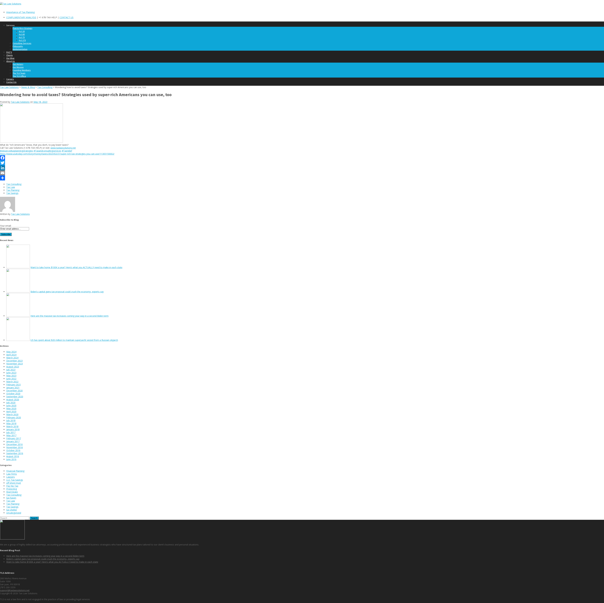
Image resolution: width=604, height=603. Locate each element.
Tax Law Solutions (20, 101)
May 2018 (11, 423)
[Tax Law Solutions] (10, 3)
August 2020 (12, 399)
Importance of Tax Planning (20, 12)
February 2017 (13, 438)
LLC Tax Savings (14, 479)
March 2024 (12, 357)
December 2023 (14, 360)
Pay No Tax (12, 485)
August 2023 (12, 366)
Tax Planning (12, 190)
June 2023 (11, 372)
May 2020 (11, 408)
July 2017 (10, 432)
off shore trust (13, 482)
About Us (10, 61)
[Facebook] (302, 157)
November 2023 (14, 363)
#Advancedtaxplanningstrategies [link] (16, 150)
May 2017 (11, 435)
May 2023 (11, 375)
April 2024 (11, 354)
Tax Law (10, 187)
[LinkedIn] (302, 167)
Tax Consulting (13, 184)
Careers (10, 79)
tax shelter (11, 509)
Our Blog (10, 58)
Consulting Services (22, 43)
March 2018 (12, 426)
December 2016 (14, 444)
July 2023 (10, 369)
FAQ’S (9, 52)
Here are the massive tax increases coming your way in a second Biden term (70, 315)
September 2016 (14, 453)
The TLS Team (19, 73)
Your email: (5, 225)
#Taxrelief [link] (67, 150)
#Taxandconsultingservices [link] (47, 150)
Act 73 (22, 37)
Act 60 (22, 34)
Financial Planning (15, 470)
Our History (18, 64)
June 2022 (11, 378)
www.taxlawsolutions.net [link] (63, 147)
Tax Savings (12, 193)
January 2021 (13, 387)
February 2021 (13, 384)
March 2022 (12, 381)
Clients (9, 55)
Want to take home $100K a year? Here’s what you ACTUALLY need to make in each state (76, 267)
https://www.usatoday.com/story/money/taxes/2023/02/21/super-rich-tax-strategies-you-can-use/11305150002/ (57, 153)
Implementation (20, 49)
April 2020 (11, 411)
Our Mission (18, 67)
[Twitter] (302, 162)
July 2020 (10, 402)
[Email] (302, 172)
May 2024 (11, 351)
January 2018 (13, 429)
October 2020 (13, 393)
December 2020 (14, 390)
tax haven (11, 497)
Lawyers (10, 476)
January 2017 (13, 441)
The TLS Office (19, 76)
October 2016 (13, 450)
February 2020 (13, 417)
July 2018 (10, 420)
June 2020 (11, 405)
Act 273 (22, 40)
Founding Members (22, 70)
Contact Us (11, 82)
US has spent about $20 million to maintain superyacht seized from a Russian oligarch (74, 340)
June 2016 (11, 459)
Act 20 (22, 31)
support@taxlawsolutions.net (15, 590)
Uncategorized (13, 512)
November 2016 (14, 447)
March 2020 (12, 414)
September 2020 (14, 396)
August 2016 (12, 456)
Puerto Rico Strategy (22, 28)
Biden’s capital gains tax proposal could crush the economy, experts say (67, 291)
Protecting (11, 488)
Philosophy (18, 46)
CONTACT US (66, 17)
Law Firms (11, 473)
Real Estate (12, 491)
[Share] (302, 177)
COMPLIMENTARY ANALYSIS (21, 17)
